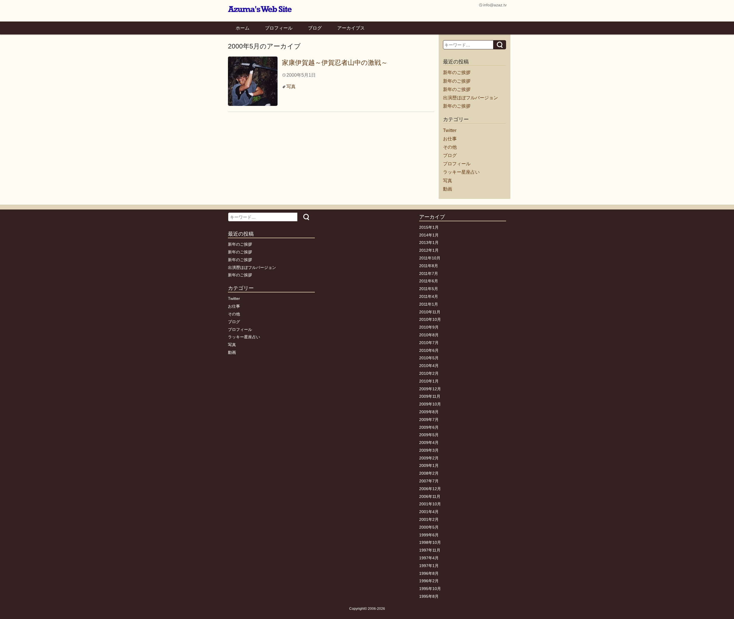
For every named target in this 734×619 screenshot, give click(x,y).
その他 (450, 147)
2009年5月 (429, 434)
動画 (447, 189)
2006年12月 (430, 488)
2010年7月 (429, 342)
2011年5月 (428, 288)
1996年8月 (429, 573)
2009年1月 (429, 465)
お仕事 (450, 138)
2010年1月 (429, 381)
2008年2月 (429, 473)
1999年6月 (429, 535)
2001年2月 (429, 519)
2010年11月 (429, 312)
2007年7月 (429, 481)
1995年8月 (429, 596)
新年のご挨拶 (457, 72)
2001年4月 (429, 511)
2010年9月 (429, 327)
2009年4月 (429, 442)
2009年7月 (429, 419)
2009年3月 (429, 450)
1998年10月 (430, 542)
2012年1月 (429, 250)
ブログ (315, 28)
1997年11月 (429, 550)
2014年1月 (429, 235)
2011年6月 (428, 281)
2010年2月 (429, 373)
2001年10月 (430, 504)
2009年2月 (429, 458)
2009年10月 (430, 404)
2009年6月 (429, 427)
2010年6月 (429, 350)
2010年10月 (430, 319)
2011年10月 (429, 258)
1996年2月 (429, 581)
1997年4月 (429, 558)
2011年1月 (428, 304)
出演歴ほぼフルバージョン (470, 97)
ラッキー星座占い (461, 172)
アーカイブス (351, 28)
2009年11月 (429, 396)
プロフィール (278, 28)
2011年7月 (428, 273)
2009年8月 (429, 412)
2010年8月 (429, 335)
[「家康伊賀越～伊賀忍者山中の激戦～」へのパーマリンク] (253, 80)
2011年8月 (428, 265)
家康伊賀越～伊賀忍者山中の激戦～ (335, 62)
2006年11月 (429, 496)
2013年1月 (429, 242)
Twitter (449, 130)
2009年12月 (430, 389)
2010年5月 (429, 358)
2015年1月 (429, 227)
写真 (291, 86)
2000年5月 (429, 527)
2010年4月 (429, 365)
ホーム (242, 28)
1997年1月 (429, 565)
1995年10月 (430, 588)
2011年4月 (428, 296)
